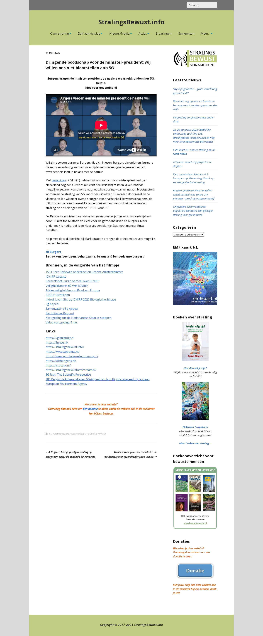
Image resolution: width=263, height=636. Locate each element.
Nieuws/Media (119, 33)
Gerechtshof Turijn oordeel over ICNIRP (72, 281)
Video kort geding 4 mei (61, 322)
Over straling (59, 33)
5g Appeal (52, 304)
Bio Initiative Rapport (60, 313)
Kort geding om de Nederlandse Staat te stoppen (78, 318)
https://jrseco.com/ (58, 365)
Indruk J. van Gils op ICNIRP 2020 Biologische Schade (81, 299)
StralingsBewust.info (131, 22)
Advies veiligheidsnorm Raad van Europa (73, 290)
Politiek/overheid (96, 433)
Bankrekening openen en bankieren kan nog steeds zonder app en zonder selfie (195, 105)
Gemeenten (186, 33)
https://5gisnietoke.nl (60, 338)
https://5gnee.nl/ (57, 342)
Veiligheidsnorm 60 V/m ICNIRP (67, 286)
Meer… (205, 33)
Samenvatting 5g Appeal (62, 309)
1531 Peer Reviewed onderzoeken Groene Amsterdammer (84, 272)
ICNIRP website (56, 276)
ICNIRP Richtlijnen (58, 295)
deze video (59, 180)
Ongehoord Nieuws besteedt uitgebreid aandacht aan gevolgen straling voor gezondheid (193, 210)
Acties (142, 33)
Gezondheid (77, 433)
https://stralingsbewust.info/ (65, 347)
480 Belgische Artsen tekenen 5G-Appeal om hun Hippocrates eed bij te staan (98, 379)
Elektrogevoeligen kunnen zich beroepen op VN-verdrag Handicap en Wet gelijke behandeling (193, 178)
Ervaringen (164, 33)
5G (50, 433)
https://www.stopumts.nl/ (62, 352)
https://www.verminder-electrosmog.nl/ (72, 356)
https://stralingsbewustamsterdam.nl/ (71, 370)
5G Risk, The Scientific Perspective (68, 375)
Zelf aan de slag (89, 33)
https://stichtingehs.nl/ (61, 361)
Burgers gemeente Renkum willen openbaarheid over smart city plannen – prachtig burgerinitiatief (193, 194)
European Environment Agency (66, 384)
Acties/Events (62, 433)
